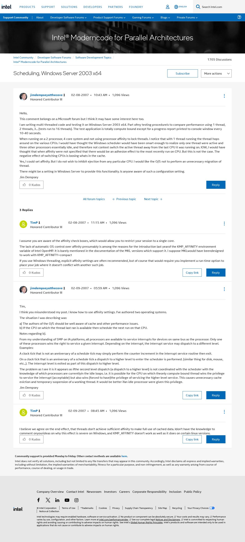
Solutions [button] (69, 7)
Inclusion (175, 491)
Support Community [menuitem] (15, 17)
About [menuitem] (39, 17)
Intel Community (23, 57)
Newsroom (94, 491)
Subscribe (183, 73)
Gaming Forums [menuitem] (141, 17)
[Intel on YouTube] (67, 500)
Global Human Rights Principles (147, 522)
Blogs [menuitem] (164, 17)
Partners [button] (115, 7)
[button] (224, 96)
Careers (124, 491)
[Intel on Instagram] (76, 500)
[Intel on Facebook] (38, 500)
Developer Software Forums (54, 57)
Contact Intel (75, 491)
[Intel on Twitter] (48, 500)
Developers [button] (92, 7)
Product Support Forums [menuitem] (108, 17)
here (124, 456)
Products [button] (27, 7)
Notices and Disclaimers (168, 519)
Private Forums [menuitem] (186, 17)
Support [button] (48, 7)
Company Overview (50, 491)
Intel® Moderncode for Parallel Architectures (40, 62)
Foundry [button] (136, 7)
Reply (216, 184)
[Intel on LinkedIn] (57, 500)
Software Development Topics (93, 57)
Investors (110, 491)
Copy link (192, 272)
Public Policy (192, 491)
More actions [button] (213, 73)
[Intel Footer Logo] (18, 508)
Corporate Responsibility (149, 491)
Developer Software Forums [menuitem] (67, 17)
